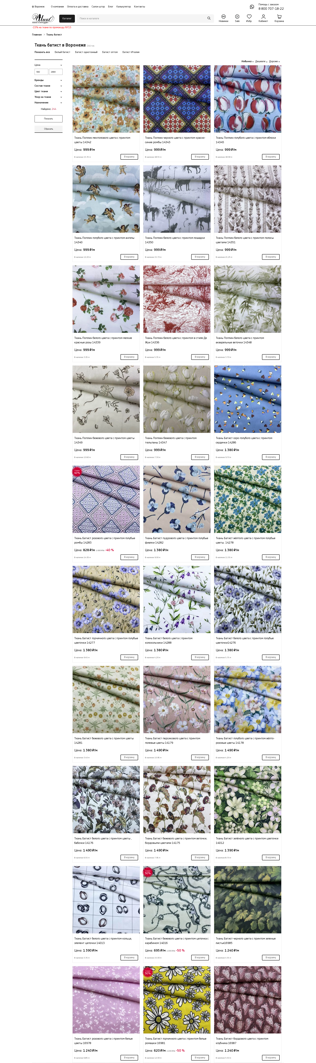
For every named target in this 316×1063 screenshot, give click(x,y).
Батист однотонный (86, 52)
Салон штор (98, 6)
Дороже (273, 61)
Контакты (139, 6)
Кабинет (263, 21)
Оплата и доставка (77, 6)
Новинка (246, 61)
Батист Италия (131, 52)
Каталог (67, 18)
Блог (110, 6)
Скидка (77, 472)
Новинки (223, 21)
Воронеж (39, 6)
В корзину (129, 157)
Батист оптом (110, 52)
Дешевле (260, 61)
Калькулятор (124, 6)
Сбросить (48, 129)
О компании (57, 6)
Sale (237, 21)
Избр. (249, 21)
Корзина (279, 21)
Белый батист (62, 52)
